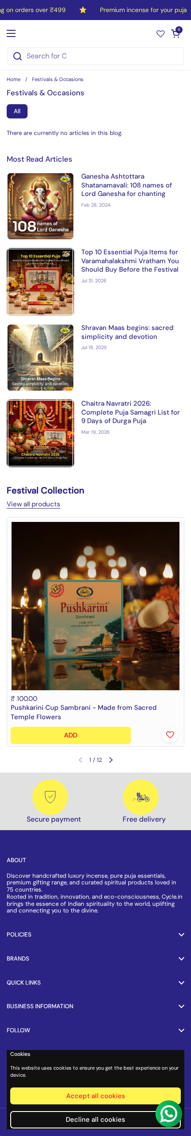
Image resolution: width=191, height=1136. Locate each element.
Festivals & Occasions (58, 79)
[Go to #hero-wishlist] (160, 33)
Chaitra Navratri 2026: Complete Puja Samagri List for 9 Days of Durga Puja (130, 412)
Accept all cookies (95, 1095)
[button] (175, 33)
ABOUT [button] (16, 860)
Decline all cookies (95, 1119)
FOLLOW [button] (18, 1030)
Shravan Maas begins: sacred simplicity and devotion (127, 332)
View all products (33, 504)
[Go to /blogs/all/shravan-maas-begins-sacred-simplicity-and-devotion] (40, 357)
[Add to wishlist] (170, 735)
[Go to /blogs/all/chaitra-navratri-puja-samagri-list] (40, 433)
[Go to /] (93, 33)
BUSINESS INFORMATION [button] (40, 1006)
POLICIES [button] (19, 934)
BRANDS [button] (18, 958)
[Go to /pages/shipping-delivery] (141, 797)
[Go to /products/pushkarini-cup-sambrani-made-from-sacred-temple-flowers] (95, 606)
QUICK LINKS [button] (24, 982)
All (17, 111)
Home (13, 79)
